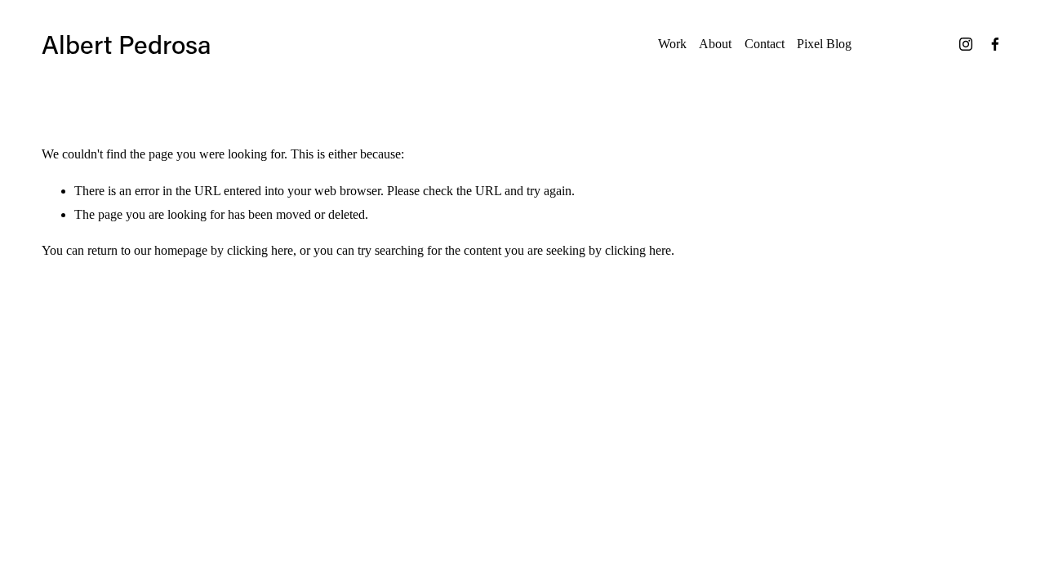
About (715, 44)
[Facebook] (995, 44)
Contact (765, 44)
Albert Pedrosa (126, 43)
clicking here (260, 250)
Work (672, 44)
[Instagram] (966, 44)
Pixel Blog (824, 44)
